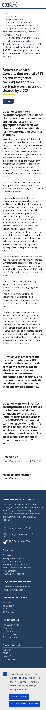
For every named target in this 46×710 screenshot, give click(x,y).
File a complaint (10, 570)
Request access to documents (17, 567)
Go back (8, 101)
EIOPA (5, 650)
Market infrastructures (17, 22)
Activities (10, 16)
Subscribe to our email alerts (16, 586)
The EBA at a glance (12, 624)
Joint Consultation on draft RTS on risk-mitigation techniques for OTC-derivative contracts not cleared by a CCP (22, 40)
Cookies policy (9, 634)
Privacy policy (9, 628)
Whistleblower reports (13, 573)
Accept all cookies (19, 696)
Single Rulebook (13, 19)
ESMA (5, 653)
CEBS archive (9, 659)
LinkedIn (10, 605)
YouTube (10, 612)
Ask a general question (14, 558)
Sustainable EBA (22, 541)
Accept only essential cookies (24, 704)
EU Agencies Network (19, 534)
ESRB (5, 656)
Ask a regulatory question (15, 564)
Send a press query (12, 561)
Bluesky (9, 602)
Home (5, 13)
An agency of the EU (18, 528)
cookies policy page (23, 678)
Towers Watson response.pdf (17, 461)
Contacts (7, 555)
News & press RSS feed (14, 589)
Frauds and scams (11, 637)
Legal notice (8, 631)
